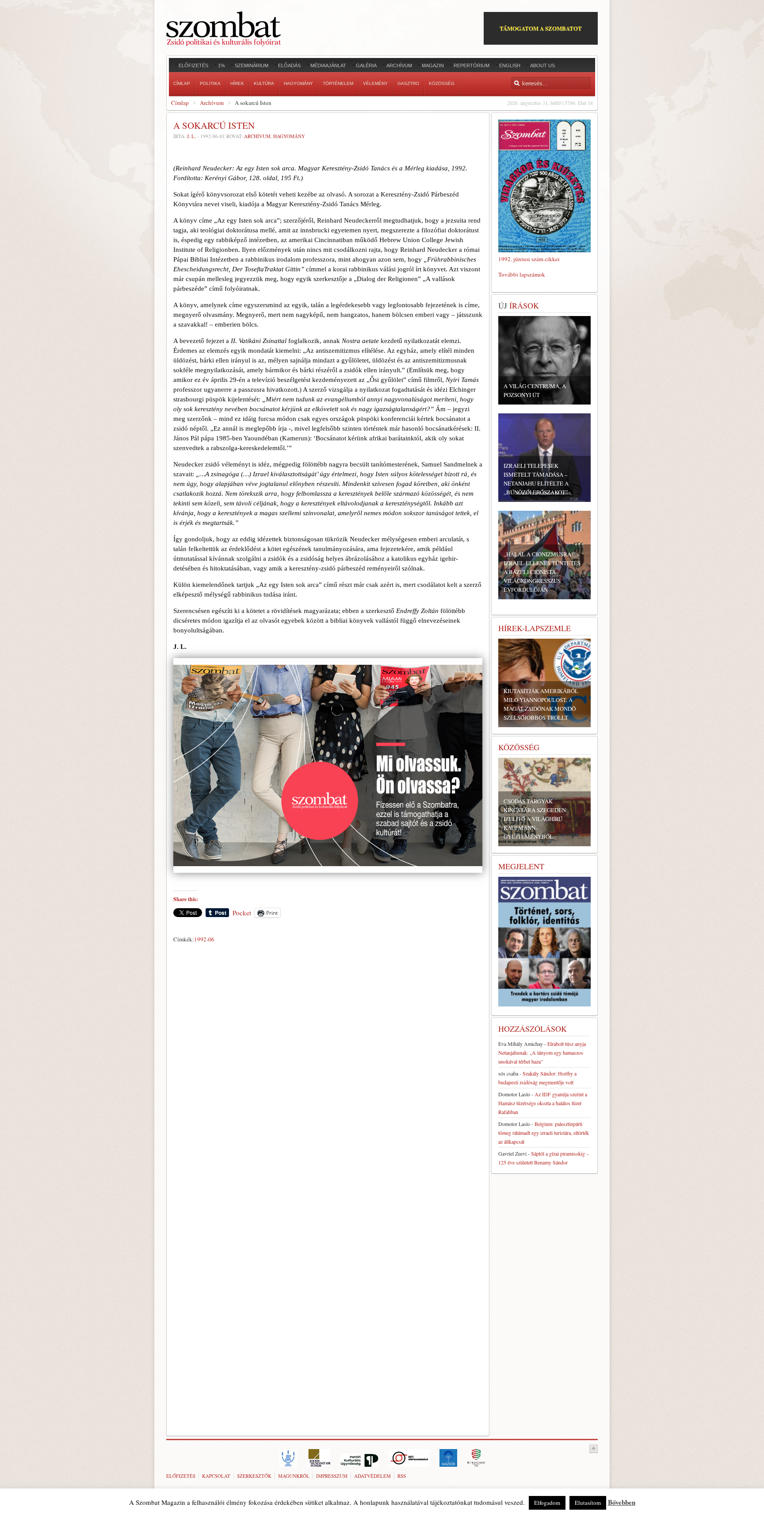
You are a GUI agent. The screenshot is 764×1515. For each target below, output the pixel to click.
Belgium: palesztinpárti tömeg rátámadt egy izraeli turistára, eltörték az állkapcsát (543, 1132)
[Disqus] (327, 1069)
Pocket (242, 912)
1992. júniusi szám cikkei (529, 259)
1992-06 (204, 939)
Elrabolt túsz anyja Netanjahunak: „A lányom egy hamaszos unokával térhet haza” (542, 1052)
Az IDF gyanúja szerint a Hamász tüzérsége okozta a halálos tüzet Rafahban (542, 1103)
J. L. (191, 136)
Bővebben (621, 1502)
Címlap (180, 103)
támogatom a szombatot (541, 28)
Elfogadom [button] (547, 1503)
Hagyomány (289, 136)
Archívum (212, 103)
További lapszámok (521, 274)
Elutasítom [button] (588, 1503)
